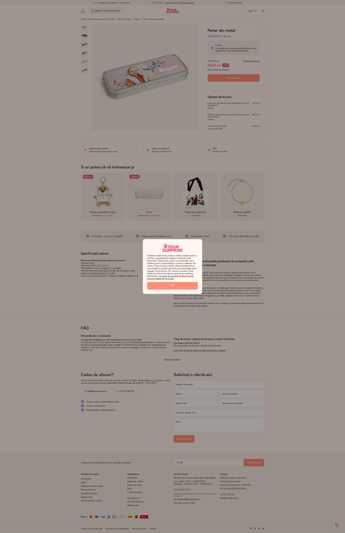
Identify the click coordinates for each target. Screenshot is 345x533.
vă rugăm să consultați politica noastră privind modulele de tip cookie (170, 277)
